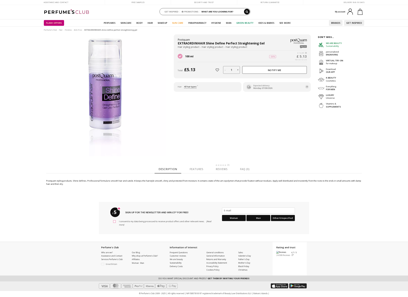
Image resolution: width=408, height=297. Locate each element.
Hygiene (216, 22)
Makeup (162, 22)
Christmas (242, 269)
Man (228, 22)
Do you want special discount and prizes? (204, 278)
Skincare (125, 22)
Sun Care (177, 22)
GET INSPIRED (171, 11)
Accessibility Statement (216, 262)
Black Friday (243, 266)
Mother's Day (244, 262)
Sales (240, 252)
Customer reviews (178, 255)
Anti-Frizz (78, 30)
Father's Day (243, 259)
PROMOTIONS (191, 11)
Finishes (68, 30)
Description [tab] (168, 169)
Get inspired (354, 22)
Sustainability (176, 262)
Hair (150, 22)
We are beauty (176, 259)
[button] (114, 264)
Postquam (184, 39)
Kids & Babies (266, 22)
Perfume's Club (50, 30)
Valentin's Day (244, 255)
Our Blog (136, 252)
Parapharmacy (197, 22)
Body (139, 22)
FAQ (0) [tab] (245, 169)
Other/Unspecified (283, 218)
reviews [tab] (222, 169)
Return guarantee (270, 2)
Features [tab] (196, 169)
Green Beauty (245, 22)
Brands (335, 22)
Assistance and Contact (56, 2)
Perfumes (109, 22)
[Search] (247, 11)
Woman (234, 218)
